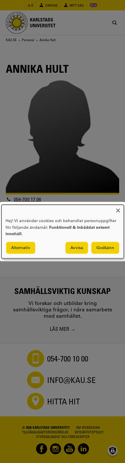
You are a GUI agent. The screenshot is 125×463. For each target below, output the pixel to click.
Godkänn (105, 247)
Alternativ (20, 247)
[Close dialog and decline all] (118, 208)
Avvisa (76, 247)
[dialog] (62, 231)
